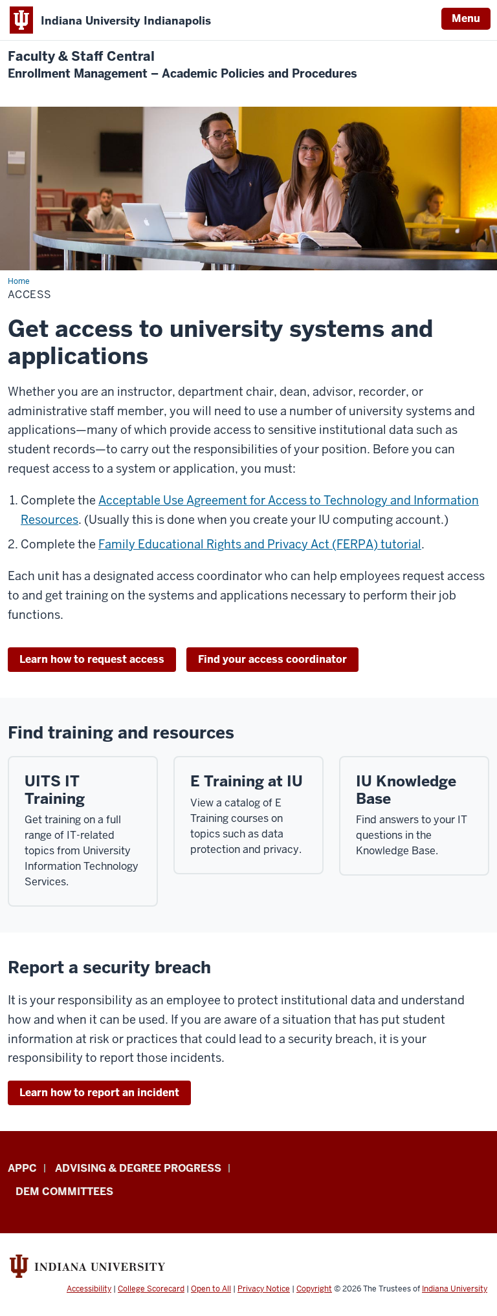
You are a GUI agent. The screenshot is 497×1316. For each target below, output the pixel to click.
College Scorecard (151, 1289)
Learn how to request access (91, 659)
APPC (22, 1168)
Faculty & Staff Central (182, 65)
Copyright (314, 1289)
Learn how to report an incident (99, 1092)
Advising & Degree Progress (138, 1168)
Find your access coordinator (272, 659)
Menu (466, 18)
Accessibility (89, 1289)
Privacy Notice (263, 1289)
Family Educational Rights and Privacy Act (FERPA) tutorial (259, 544)
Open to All (211, 1289)
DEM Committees (64, 1191)
